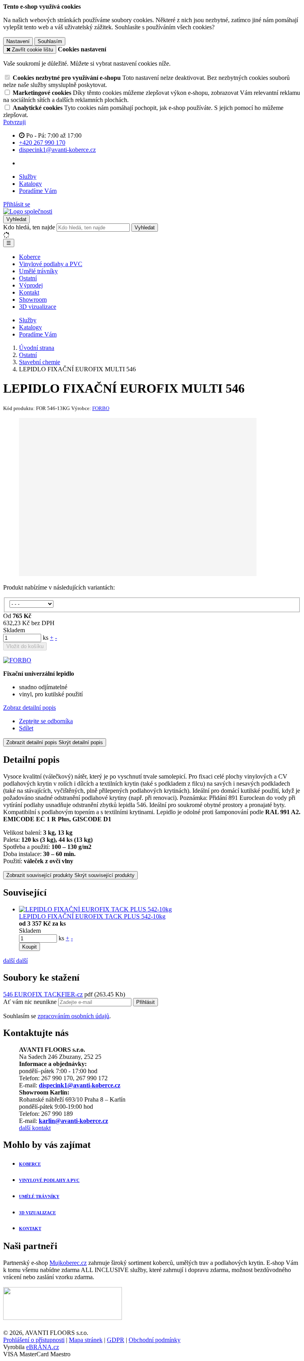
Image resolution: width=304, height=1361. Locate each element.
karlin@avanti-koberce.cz (73, 1120)
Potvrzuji (14, 122)
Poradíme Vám (38, 190)
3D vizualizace (37, 306)
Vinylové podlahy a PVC (50, 264)
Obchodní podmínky (154, 1339)
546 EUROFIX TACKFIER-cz (43, 994)
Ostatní (28, 278)
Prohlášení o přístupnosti (34, 1339)
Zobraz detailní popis (29, 707)
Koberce (29, 256)
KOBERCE (30, 1164)
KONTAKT (30, 1228)
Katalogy (30, 183)
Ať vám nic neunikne (30, 1001)
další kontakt (35, 1128)
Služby (27, 176)
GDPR (115, 1339)
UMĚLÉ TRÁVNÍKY (39, 1196)
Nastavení (18, 41)
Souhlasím (50, 41)
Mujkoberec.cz (68, 1262)
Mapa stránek (86, 1339)
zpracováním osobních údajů (73, 1016)
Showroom (33, 299)
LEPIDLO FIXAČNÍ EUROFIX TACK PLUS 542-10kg (92, 916)
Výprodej (31, 285)
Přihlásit (145, 1002)
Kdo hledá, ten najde (29, 227)
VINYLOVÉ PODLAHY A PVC (49, 1180)
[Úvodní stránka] (27, 211)
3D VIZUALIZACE (37, 1212)
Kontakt (29, 292)
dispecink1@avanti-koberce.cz (79, 1085)
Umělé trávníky (38, 271)
